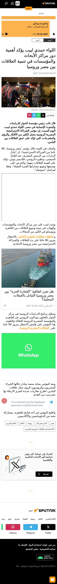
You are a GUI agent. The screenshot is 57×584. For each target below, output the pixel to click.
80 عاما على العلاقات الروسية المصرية (39, 429)
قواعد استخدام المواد (37, 545)
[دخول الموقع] (12, 3)
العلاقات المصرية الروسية (34, 328)
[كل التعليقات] (52, 580)
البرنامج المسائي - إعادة (37, 26)
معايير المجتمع (32, 549)
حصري (17, 519)
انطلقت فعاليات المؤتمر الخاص (35, 236)
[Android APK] (45, 557)
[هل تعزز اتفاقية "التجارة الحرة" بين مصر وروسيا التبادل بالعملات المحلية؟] (28, 268)
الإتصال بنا (22, 545)
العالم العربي (11, 423)
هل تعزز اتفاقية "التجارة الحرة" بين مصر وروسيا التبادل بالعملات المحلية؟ (29, 295)
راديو (10, 519)
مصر (52, 423)
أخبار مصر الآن (41, 423)
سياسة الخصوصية (47, 549)
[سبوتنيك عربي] (49, 4)
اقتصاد (25, 519)
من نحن (51, 545)
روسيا (30, 423)
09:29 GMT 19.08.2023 (44, 73)
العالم (22, 423)
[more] (5, 305)
